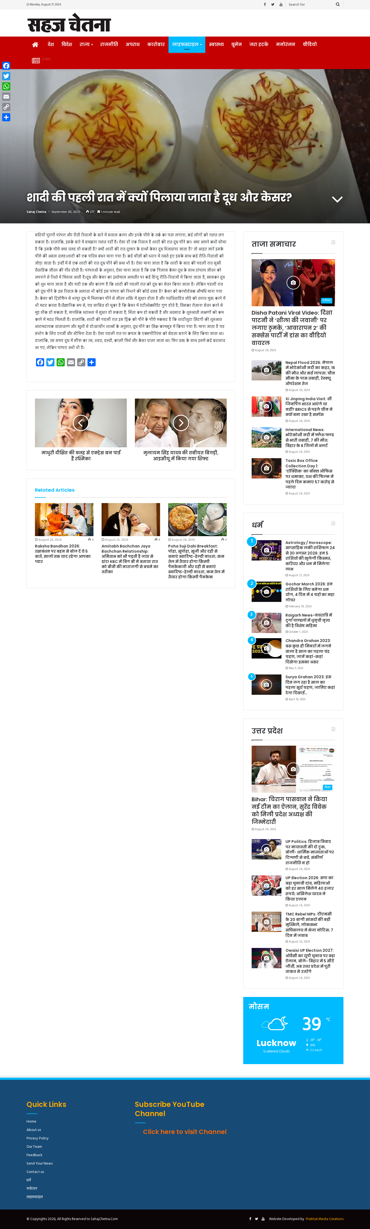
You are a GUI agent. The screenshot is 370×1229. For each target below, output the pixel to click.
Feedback (34, 1155)
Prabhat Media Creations (324, 1219)
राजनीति (109, 44)
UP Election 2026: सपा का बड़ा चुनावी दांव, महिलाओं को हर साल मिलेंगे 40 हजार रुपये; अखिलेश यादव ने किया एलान (309, 888)
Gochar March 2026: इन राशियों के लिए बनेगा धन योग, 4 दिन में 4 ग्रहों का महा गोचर (310, 592)
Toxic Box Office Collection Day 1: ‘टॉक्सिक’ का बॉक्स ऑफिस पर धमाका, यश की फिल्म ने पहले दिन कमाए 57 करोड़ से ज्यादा (309, 474)
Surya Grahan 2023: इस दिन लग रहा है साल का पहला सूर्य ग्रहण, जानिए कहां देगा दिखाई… (310, 685)
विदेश (66, 44)
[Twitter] (273, 4)
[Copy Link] (6, 107)
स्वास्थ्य (216, 44)
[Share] (6, 117)
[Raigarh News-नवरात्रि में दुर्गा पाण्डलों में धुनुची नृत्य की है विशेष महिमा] (266, 623)
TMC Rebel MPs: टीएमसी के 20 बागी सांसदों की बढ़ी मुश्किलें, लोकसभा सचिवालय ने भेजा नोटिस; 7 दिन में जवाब (309, 924)
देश (51, 44)
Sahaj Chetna (36, 212)
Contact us (35, 1172)
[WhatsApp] (6, 86)
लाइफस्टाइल (185, 44)
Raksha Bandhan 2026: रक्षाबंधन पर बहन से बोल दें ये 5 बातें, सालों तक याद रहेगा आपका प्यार (63, 553)
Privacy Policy (38, 1138)
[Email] (6, 97)
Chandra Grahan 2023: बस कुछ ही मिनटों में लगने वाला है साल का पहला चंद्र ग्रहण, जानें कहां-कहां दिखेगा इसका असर (308, 651)
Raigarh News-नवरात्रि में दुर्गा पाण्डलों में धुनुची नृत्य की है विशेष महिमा (308, 620)
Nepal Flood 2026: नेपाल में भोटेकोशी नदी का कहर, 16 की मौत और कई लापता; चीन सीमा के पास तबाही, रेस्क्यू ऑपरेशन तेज (310, 373)
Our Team (34, 1147)
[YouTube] (281, 4)
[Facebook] (265, 4)
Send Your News (40, 1163)
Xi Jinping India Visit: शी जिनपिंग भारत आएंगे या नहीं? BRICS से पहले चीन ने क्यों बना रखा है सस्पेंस (309, 407)
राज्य (85, 44)
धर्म (29, 1180)
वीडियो (310, 44)
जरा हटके (258, 44)
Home (31, 1121)
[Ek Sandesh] (69, 23)
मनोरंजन (285, 44)
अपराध (133, 44)
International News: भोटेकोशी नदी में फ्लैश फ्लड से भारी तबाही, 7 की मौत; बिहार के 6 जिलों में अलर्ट (309, 437)
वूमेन (236, 44)
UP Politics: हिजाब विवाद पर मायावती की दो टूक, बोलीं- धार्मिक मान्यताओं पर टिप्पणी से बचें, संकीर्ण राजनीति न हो (309, 852)
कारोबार (156, 44)
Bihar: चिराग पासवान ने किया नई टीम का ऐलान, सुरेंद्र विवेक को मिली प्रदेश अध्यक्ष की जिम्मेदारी (289, 811)
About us (34, 1130)
